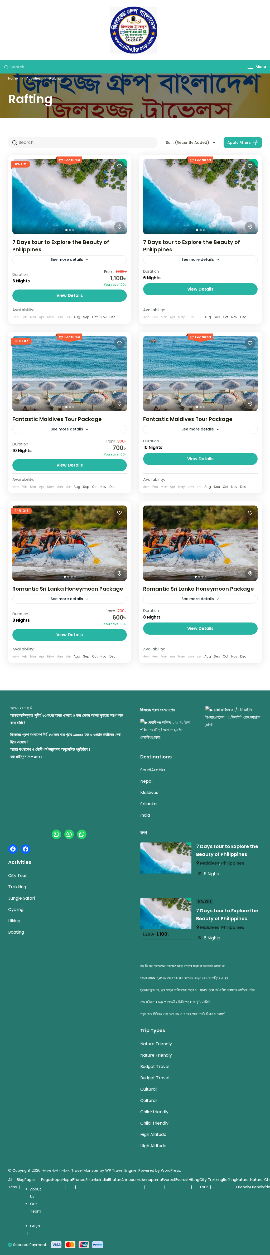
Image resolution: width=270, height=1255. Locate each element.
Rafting (229, 1179)
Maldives (149, 793)
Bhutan (114, 1179)
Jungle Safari (21, 898)
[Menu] (250, 67)
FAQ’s (35, 1226)
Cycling (15, 909)
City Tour (17, 875)
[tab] (66, 230)
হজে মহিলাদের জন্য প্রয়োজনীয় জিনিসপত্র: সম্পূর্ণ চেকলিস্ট (175, 1001)
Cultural (148, 1089)
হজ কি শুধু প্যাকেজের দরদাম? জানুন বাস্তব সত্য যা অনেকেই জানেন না (182, 966)
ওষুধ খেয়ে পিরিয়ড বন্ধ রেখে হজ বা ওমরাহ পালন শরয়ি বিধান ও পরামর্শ (182, 1014)
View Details (69, 295)
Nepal (146, 781)
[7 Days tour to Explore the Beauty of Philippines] (165, 846)
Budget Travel (154, 1066)
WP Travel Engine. (121, 1170)
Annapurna (131, 1179)
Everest (168, 1179)
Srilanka (148, 804)
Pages (30, 1179)
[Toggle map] (119, 227)
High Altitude (153, 1134)
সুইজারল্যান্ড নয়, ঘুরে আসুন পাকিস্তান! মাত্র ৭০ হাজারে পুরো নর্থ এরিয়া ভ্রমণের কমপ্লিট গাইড (197, 990)
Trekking (17, 887)
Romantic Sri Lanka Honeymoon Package (67, 588)
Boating (16, 932)
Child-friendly (154, 1112)
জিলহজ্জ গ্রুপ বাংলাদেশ (55, 1170)
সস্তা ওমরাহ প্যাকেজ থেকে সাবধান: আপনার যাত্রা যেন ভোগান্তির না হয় (184, 978)
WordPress (170, 1170)
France (79, 1179)
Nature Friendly (156, 1044)
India (145, 815)
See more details (67, 259)
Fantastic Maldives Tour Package (57, 419)
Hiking (14, 921)
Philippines (232, 863)
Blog (21, 1179)
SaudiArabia (152, 770)
